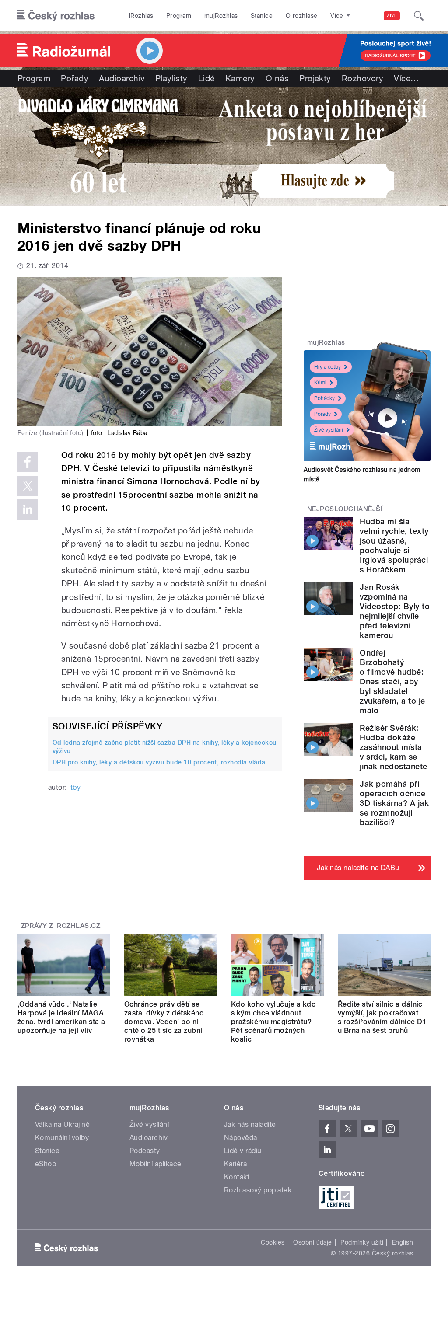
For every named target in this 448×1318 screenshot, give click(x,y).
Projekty (315, 78)
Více (406, 78)
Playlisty (171, 78)
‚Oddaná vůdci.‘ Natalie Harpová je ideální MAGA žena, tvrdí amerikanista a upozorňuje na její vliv (61, 1017)
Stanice (262, 15)
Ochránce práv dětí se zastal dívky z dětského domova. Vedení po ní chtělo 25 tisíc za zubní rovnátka (164, 1021)
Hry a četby (327, 367)
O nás (277, 78)
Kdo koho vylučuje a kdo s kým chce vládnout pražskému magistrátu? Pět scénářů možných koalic (273, 1021)
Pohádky (324, 398)
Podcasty (145, 1151)
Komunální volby (62, 1137)
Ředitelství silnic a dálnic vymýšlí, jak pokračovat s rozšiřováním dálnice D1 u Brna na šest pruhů (382, 1017)
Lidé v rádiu (243, 1151)
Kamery (240, 78)
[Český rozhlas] (56, 15)
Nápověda (240, 1137)
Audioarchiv (121, 78)
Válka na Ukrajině (62, 1124)
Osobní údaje (312, 1242)
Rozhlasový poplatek (257, 1190)
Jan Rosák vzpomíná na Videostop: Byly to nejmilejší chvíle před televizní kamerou (395, 611)
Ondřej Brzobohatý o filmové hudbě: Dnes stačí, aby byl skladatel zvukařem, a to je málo (392, 681)
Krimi (320, 383)
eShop (45, 1164)
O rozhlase (302, 15)
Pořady (74, 78)
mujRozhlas (221, 15)
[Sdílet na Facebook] (28, 462)
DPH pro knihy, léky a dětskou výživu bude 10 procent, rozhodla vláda (159, 762)
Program (178, 15)
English (402, 1242)
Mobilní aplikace (156, 1164)
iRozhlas (141, 15)
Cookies (272, 1242)
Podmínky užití (361, 1242)
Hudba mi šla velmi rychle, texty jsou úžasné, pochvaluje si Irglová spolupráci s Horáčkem (394, 545)
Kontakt (236, 1177)
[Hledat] (418, 15)
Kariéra (235, 1164)
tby (75, 787)
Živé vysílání (328, 430)
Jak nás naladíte (250, 1124)
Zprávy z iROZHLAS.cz (61, 926)
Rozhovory (362, 78)
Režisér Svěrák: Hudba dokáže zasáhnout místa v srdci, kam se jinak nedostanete (393, 747)
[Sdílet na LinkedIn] (28, 509)
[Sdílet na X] (28, 486)
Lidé (206, 78)
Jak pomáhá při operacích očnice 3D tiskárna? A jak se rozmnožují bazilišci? (394, 803)
